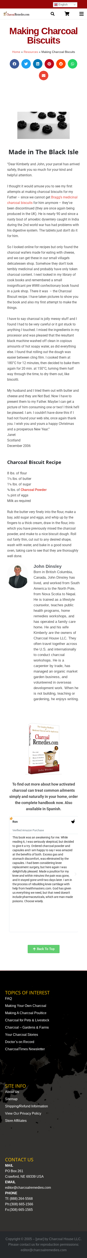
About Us (12, 1092)
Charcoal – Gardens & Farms (27, 1027)
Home (16, 52)
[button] (14, 64)
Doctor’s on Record (19, 1042)
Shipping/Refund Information (26, 1106)
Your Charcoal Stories (21, 1034)
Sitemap (11, 1099)
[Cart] (67, 13)
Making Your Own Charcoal (25, 1006)
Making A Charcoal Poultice (25, 1013)
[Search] (52, 13)
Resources (31, 52)
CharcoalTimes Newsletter (25, 1049)
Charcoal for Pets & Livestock (27, 1020)
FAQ (8, 998)
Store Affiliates (16, 1120)
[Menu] (81, 13)
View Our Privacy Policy (23, 1113)
